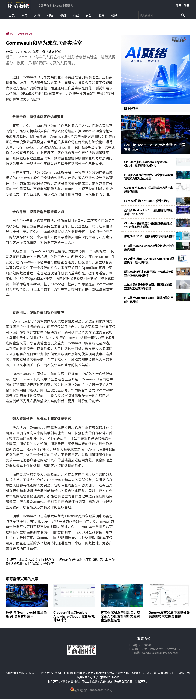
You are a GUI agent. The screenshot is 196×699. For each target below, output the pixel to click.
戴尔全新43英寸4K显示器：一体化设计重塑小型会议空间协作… (149, 273)
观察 (63, 15)
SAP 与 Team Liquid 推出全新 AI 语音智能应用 (154, 147)
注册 (178, 5)
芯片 (101, 15)
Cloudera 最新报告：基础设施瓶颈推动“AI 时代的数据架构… (148, 225)
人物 (37, 15)
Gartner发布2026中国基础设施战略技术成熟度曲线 (148, 189)
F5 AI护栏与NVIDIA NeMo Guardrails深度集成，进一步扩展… (149, 260)
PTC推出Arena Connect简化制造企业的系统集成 (149, 247)
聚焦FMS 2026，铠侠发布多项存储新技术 (149, 236)
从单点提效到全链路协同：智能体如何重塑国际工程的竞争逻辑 (148, 286)
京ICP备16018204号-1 (159, 673)
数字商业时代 (51, 51)
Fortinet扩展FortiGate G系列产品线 (146, 201)
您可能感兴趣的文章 (22, 579)
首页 (12, 15)
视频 (114, 15)
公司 (24, 15)
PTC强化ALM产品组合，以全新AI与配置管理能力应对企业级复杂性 (120, 616)
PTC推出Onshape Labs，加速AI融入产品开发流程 (148, 299)
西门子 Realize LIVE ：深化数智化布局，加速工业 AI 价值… (149, 212)
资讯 (9, 33)
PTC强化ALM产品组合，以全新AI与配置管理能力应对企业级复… (148, 176)
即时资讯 (131, 108)
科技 (50, 15)
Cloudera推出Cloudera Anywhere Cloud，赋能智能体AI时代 (146, 163)
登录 (186, 5)
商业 (76, 15)
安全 (89, 15)
